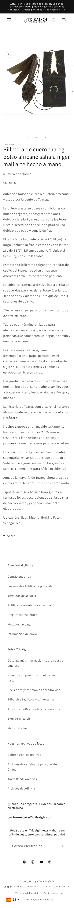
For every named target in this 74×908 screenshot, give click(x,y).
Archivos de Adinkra (21, 788)
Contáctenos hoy (19, 577)
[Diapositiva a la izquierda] (28, 137)
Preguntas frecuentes (22, 615)
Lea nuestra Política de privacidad (31, 586)
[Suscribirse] (61, 846)
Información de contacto (39, 899)
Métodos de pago (19, 624)
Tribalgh (33, 881)
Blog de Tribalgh (19, 719)
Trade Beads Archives (22, 779)
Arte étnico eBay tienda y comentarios (34, 709)
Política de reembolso (29, 886)
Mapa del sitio (17, 728)
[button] (9, 20)
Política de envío (53, 893)
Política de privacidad (58, 886)
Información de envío (22, 634)
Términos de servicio (22, 596)
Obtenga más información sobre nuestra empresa (36, 663)
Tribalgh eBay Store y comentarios (31, 699)
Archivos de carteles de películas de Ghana (32, 766)
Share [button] (11, 536)
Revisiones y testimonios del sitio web (34, 690)
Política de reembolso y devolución (32, 605)
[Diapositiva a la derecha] (46, 137)
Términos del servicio (27, 893)
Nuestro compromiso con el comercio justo (33, 677)
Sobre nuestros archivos (24, 755)
